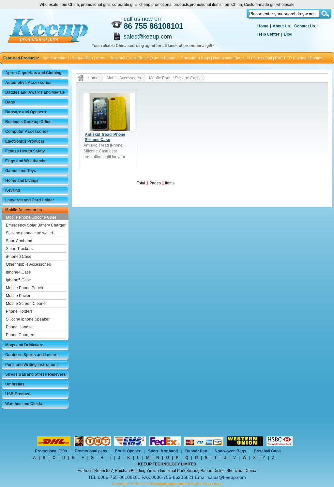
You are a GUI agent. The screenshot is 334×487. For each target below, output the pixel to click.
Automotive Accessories (28, 82)
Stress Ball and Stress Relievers (35, 374)
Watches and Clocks (24, 403)
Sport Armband (55, 58)
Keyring (12, 190)
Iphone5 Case (18, 280)
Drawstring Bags (195, 58)
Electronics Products (24, 141)
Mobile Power (18, 295)
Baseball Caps (123, 58)
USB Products (18, 394)
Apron (101, 58)
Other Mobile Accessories (28, 264)
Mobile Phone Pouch (24, 288)
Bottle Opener (128, 451)
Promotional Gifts (51, 451)
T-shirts (316, 58)
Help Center (268, 34)
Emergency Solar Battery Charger (36, 225)
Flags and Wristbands (25, 161)
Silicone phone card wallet (29, 233)
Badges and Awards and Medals (35, 92)
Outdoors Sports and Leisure (32, 355)
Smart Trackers (19, 248)
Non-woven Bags (228, 58)
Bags (10, 102)
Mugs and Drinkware (24, 345)
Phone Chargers (20, 335)
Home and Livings (21, 180)
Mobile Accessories (23, 210)
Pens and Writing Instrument (31, 364)
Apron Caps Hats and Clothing (33, 73)
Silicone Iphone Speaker (28, 319)
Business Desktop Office (28, 121)
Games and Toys (20, 170)
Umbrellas (14, 384)
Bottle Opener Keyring (158, 58)
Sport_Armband (163, 451)
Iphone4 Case (18, 272)
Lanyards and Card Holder (29, 200)
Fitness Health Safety (25, 151)
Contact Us (304, 26)
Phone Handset (20, 327)
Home (262, 26)
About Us (281, 26)
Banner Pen (82, 58)
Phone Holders (19, 311)
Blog (288, 34)
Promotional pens (91, 451)
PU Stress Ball (259, 58)
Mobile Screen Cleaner (26, 303)
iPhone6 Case (18, 256)
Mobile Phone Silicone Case (31, 217)
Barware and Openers (25, 112)
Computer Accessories (27, 131)
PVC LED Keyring (291, 58)
